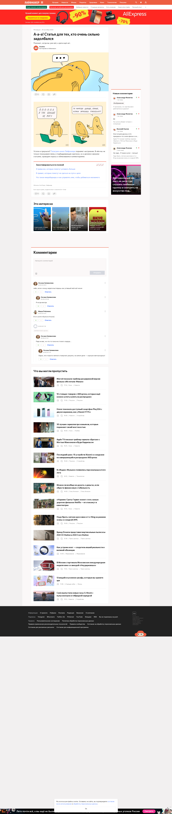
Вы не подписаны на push (108, 617)
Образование (69, 554)
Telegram (41, 617)
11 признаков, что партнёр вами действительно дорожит (123, 108)
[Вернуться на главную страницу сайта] (32, 2)
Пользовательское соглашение (48, 621)
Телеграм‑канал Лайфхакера (63, 151)
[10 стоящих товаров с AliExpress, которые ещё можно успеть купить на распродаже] (70, 397)
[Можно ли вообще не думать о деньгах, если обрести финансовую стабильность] (70, 488)
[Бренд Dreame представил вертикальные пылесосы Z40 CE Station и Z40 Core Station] (70, 535)
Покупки (72, 400)
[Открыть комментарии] (61, 385)
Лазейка (42, 46)
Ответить (48, 292)
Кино (70, 385)
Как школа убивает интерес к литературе (122, 123)
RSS (95, 617)
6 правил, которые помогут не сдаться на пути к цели (58, 173)
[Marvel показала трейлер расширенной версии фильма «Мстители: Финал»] (70, 381)
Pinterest (70, 617)
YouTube (79, 617)
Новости (77, 385)
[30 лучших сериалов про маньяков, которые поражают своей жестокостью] (70, 427)
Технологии (80, 476)
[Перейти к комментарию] (126, 103)
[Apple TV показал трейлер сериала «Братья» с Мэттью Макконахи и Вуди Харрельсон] (70, 442)
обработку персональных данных (85, 804)
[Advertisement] (70, 240)
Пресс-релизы (74, 538)
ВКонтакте (51, 617)
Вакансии (79, 613)
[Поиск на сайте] (136, 2)
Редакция (70, 613)
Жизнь (80, 584)
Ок (86, 809)
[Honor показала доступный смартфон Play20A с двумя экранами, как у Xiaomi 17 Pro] (70, 412)
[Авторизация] (145, 2)
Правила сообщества (77, 624)
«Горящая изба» (70, 584)
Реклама (61, 613)
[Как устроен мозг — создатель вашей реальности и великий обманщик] (70, 550)
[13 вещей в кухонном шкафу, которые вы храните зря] (70, 580)
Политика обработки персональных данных (78, 621)
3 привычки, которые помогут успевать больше (55, 169)
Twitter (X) (61, 617)
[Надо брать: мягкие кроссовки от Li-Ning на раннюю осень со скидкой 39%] (70, 520)
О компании (90, 613)
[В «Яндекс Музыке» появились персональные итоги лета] (70, 473)
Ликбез (77, 431)
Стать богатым (74, 491)
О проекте (43, 613)
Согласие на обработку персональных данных (104, 624)
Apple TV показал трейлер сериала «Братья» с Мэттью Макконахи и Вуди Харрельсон (125, 141)
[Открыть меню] (105, 283)
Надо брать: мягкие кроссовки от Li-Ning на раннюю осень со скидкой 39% (126, 157)
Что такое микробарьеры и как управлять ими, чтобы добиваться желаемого (68, 177)
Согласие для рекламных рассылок (41, 627)
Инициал (88, 617)
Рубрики (53, 613)
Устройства (80, 415)
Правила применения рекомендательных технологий (47, 624)
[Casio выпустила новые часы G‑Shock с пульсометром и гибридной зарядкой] (70, 596)
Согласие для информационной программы (72, 627)
